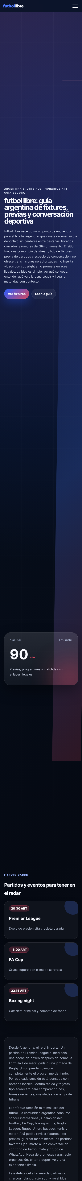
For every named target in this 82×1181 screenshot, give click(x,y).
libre (13, 5)
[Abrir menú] (75, 6)
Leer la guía (43, 294)
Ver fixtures (17, 294)
